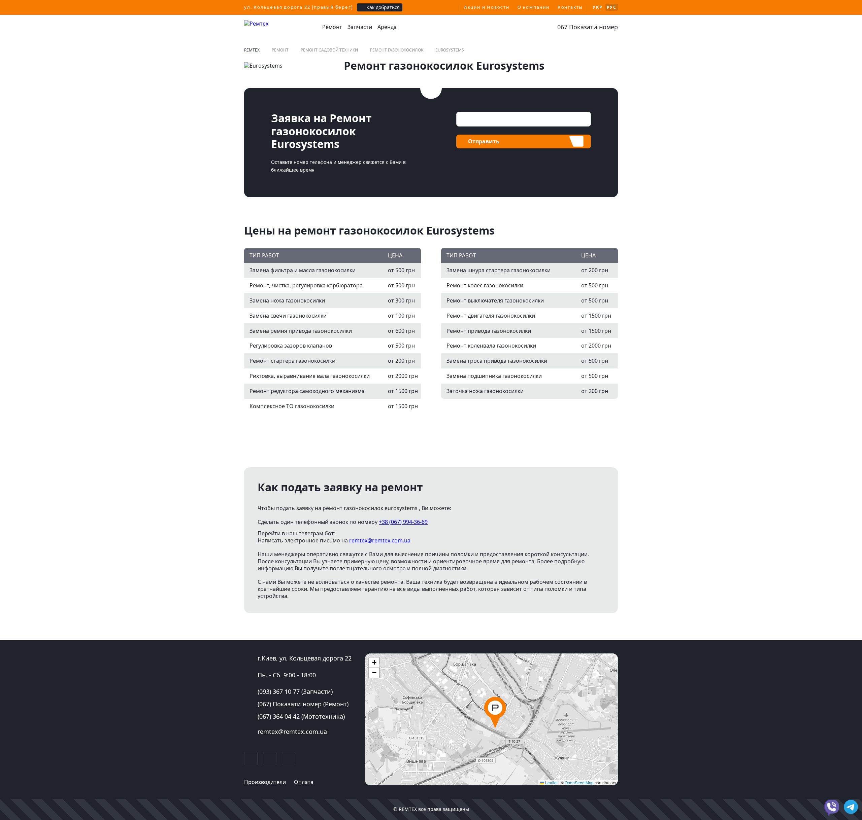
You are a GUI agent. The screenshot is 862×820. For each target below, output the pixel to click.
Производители (265, 782)
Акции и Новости (486, 7)
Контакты (570, 7)
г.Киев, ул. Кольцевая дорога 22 (305, 658)
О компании (534, 7)
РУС (612, 7)
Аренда (387, 27)
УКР (597, 7)
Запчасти (359, 27)
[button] (495, 712)
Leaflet (551, 782)
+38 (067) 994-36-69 (403, 522)
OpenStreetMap (579, 782)
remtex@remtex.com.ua (379, 540)
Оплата (303, 782)
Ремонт (332, 27)
